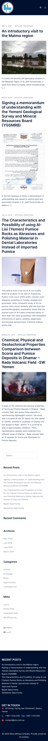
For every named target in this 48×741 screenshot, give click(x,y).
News (5, 578)
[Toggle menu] (45, 7)
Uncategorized (10, 586)
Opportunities (9, 582)
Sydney (25, 737)
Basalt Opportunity (11, 504)
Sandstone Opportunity (13, 508)
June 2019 (8, 547)
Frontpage (28, 26)
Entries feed (8, 609)
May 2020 (7, 538)
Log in (6, 604)
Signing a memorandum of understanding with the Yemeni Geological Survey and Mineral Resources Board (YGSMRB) (23, 113)
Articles (18, 26)
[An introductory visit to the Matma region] (24, 57)
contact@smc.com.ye (14, 720)
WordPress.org (9, 617)
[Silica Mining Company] (7, 7)
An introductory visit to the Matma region (22, 33)
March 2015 (8, 551)
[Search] (40, 8)
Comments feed (10, 613)
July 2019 (7, 543)
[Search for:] (20, 455)
